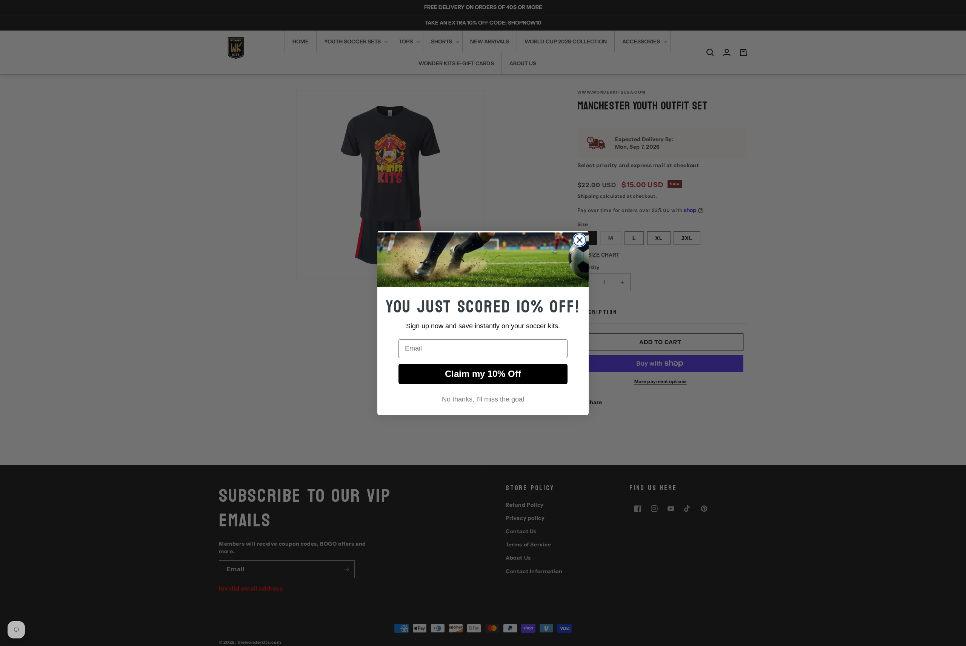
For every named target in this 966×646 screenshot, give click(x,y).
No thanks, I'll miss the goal (483, 399)
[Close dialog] (580, 240)
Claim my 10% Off (483, 374)
